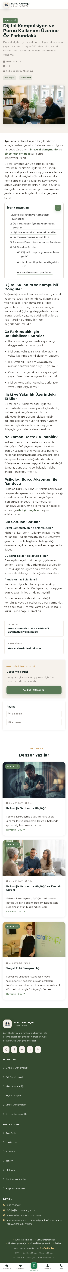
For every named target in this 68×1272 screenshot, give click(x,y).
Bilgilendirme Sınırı (15, 1188)
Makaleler (26, 77)
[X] (30, 1049)
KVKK (17, 1253)
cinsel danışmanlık (17, 153)
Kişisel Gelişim (13, 1095)
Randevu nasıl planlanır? (37, 272)
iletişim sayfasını (29, 510)
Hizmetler (11, 1151)
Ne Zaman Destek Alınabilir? (31, 237)
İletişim (9, 1160)
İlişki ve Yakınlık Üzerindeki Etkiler (34, 232)
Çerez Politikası (46, 1253)
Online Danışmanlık (16, 1114)
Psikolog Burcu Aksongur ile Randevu (37, 242)
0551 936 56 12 (36, 690)
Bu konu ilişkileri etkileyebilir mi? (40, 264)
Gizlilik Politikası (29, 1253)
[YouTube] (22, 1049)
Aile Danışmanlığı (15, 1086)
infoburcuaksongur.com (21, 1210)
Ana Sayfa (9, 77)
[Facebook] (14, 1049)
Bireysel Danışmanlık (17, 1067)
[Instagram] (6, 1049)
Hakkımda (11, 1142)
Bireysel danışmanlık (44, 149)
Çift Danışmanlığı (15, 1077)
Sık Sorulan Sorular (25, 247)
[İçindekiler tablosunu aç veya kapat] (58, 208)
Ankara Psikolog (23, 1240)
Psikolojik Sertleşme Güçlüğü (26, 808)
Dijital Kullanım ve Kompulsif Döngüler (30, 216)
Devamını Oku (14, 829)
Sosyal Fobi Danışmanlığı (23, 968)
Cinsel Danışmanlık (16, 1104)
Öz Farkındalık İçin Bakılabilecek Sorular (34, 225)
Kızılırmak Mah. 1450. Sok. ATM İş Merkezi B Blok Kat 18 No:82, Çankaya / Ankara (34, 1222)
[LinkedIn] (38, 1049)
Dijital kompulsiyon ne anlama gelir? (40, 254)
